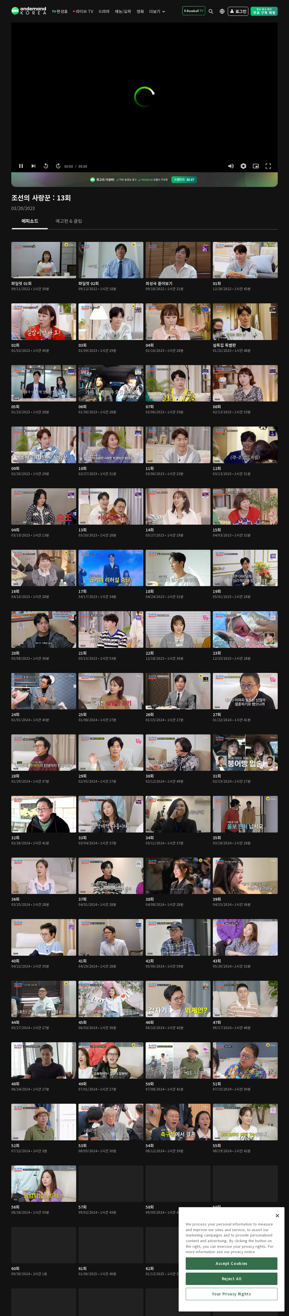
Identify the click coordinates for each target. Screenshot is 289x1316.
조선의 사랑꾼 (31, 197)
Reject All (232, 1278)
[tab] (30, 221)
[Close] (277, 1215)
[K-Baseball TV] (193, 10)
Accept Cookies (232, 1263)
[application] (144, 97)
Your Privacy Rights (231, 1294)
